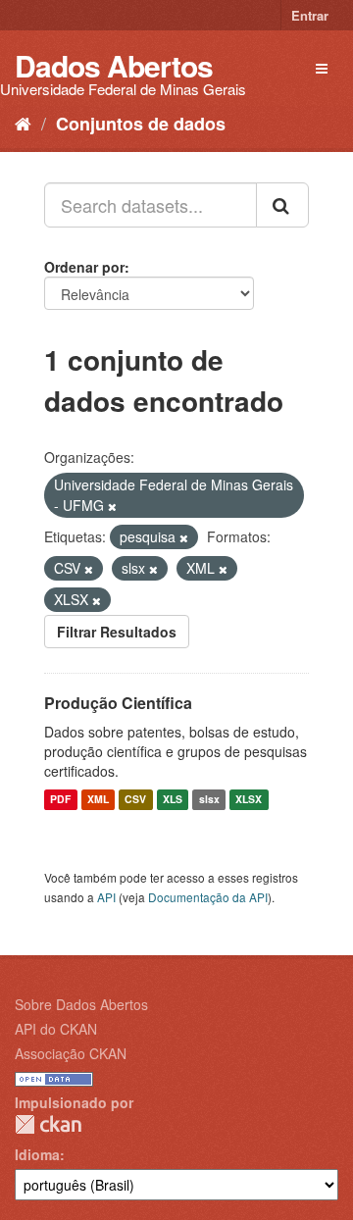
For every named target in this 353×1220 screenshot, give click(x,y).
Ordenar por (84, 267)
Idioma (37, 1154)
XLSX (248, 799)
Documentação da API (208, 897)
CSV (135, 799)
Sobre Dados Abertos (81, 1004)
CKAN (48, 1124)
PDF (60, 799)
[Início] (23, 122)
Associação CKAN (70, 1053)
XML (98, 799)
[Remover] (112, 506)
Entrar (309, 15)
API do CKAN (56, 1029)
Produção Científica (118, 702)
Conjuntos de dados (141, 123)
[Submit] (282, 205)
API (106, 897)
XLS (172, 799)
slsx (209, 799)
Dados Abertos (114, 65)
